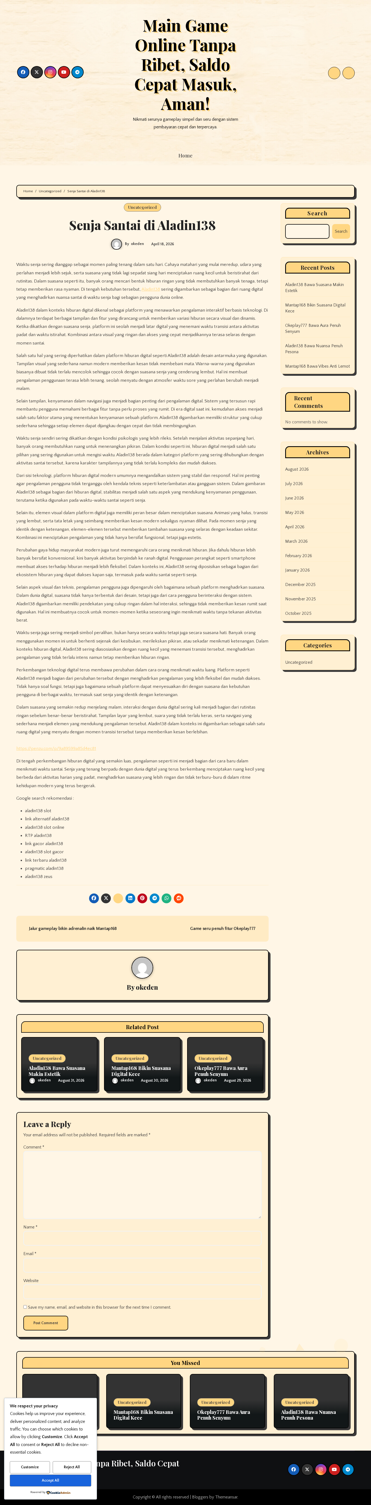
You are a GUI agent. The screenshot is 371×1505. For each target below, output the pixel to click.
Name (30, 1227)
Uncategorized (142, 207)
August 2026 (297, 469)
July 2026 (294, 483)
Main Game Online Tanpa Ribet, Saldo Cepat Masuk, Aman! (185, 64)
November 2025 (300, 599)
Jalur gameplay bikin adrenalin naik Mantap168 (72, 928)
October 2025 (298, 613)
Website (31, 1280)
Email (29, 1253)
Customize (30, 1467)
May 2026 (294, 512)
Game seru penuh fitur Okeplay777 (223, 928)
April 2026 (295, 527)
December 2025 (300, 584)
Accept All (50, 1480)
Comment (33, 1147)
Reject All (72, 1467)
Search (317, 213)
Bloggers (200, 1497)
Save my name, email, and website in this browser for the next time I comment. (99, 1307)
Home (185, 155)
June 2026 (294, 498)
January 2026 (297, 570)
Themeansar (226, 1497)
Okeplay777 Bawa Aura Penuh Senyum (220, 1071)
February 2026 (298, 555)
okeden (137, 244)
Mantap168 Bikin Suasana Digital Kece (141, 1071)
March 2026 (296, 541)
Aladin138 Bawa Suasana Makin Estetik (57, 1071)
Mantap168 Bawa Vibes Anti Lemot (317, 366)
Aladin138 (151, 289)
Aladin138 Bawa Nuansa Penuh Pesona (308, 1415)
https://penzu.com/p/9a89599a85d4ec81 (56, 748)
